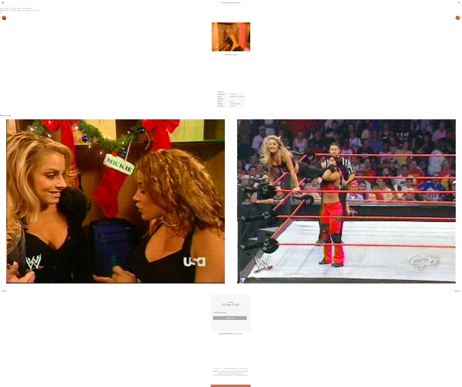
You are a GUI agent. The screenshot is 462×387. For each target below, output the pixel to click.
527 (235, 94)
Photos (7, 8)
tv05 (231, 94)
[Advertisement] (231, 73)
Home (1, 8)
